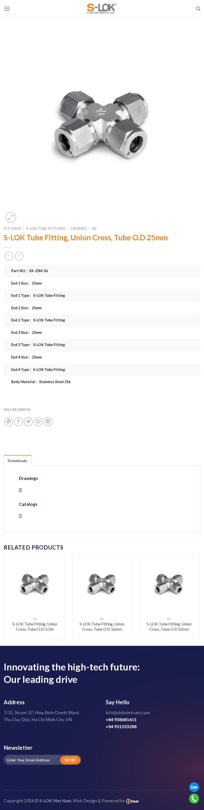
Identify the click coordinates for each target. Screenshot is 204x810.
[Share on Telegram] (48, 421)
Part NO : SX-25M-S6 (29, 271)
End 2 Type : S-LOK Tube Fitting (38, 320)
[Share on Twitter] (28, 421)
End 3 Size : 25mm (26, 332)
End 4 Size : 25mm (26, 357)
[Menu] (7, 8)
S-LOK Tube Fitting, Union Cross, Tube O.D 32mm (169, 626)
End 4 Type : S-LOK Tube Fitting (38, 369)
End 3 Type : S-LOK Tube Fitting (38, 345)
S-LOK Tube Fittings (45, 228)
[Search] (198, 9)
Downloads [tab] (17, 460)
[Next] (192, 590)
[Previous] (11, 590)
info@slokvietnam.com (128, 712)
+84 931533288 (121, 726)
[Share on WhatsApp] (8, 421)
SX (94, 228)
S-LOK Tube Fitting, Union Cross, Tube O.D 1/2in (34, 626)
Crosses (78, 228)
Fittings (12, 228)
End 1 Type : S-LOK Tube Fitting (38, 295)
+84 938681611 (121, 719)
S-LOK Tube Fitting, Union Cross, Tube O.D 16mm (102, 626)
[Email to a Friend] (38, 421)
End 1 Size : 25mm (26, 283)
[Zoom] (10, 217)
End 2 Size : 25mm (26, 308)
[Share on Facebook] (18, 421)
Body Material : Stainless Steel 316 (40, 382)
